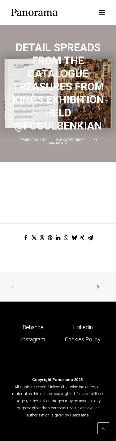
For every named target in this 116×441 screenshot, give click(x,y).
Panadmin (58, 143)
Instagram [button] (33, 339)
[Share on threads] (42, 237)
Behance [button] (33, 327)
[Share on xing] (82, 237)
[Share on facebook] (26, 237)
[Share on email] (90, 237)
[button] (102, 12)
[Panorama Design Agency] (34, 12)
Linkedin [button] (83, 327)
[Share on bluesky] (74, 237)
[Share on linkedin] (58, 237)
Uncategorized (73, 140)
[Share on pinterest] (50, 237)
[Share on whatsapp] (66, 237)
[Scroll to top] (103, 428)
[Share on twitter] (34, 237)
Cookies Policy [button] (83, 339)
